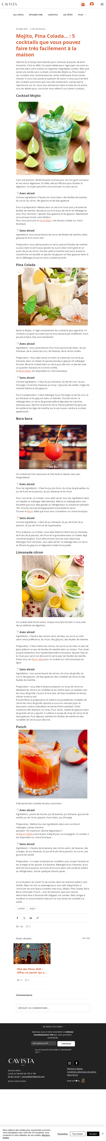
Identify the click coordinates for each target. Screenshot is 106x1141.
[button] (102, 4)
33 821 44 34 (13, 1076)
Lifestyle (53, 15)
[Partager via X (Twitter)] (24, 918)
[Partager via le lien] (37, 918)
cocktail (21, 908)
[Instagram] (69, 1063)
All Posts (18, 15)
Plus (80, 15)
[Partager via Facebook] (17, 918)
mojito (32, 908)
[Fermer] (102, 1134)
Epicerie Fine (36, 15)
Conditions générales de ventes (81, 1072)
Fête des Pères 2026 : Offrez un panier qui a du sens (30, 970)
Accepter (93, 1133)
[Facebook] (76, 1063)
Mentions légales (75, 1068)
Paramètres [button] (63, 1133)
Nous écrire (72, 1075)
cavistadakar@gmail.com (33, 1076)
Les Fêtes (68, 15)
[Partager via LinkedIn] (31, 918)
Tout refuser (77, 1133)
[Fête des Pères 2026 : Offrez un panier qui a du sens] (32, 953)
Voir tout (86, 938)
